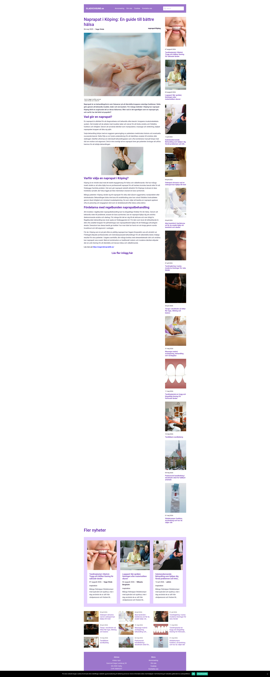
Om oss (129, 8)
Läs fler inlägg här (122, 253)
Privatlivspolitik (202, 674)
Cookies (137, 8)
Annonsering (119, 8)
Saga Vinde (99, 29)
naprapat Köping (154, 28)
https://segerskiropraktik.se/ (103, 247)
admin (168, 582)
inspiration (93, 586)
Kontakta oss (147, 8)
